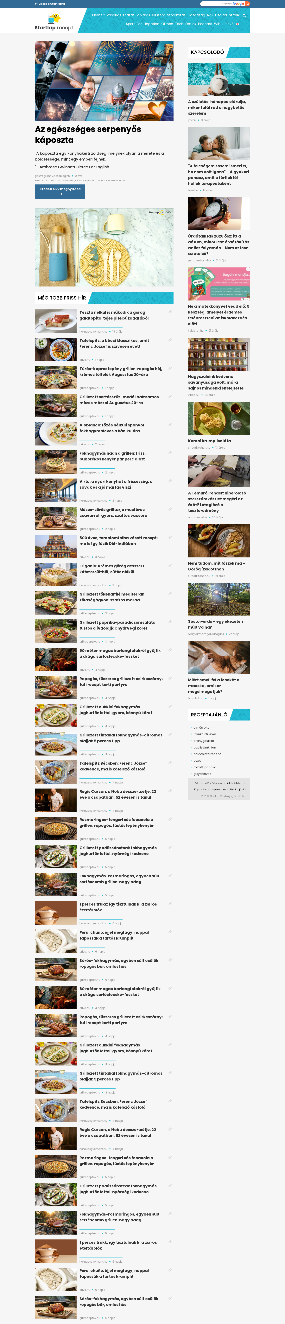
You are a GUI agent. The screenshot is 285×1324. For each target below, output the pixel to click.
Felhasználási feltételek (208, 783)
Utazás (129, 15)
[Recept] (56, 20)
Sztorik (234, 15)
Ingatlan (152, 24)
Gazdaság (196, 15)
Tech (179, 24)
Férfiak (190, 24)
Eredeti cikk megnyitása (60, 189)
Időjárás (143, 15)
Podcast (205, 24)
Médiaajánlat (238, 789)
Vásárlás (114, 15)
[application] (104, 247)
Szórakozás (176, 15)
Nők (210, 15)
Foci (140, 24)
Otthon (167, 24)
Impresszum (218, 789)
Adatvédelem (234, 783)
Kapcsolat (200, 789)
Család (221, 15)
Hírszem (158, 15)
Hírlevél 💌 (230, 24)
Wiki (217, 24)
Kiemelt (98, 15)
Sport (130, 24)
